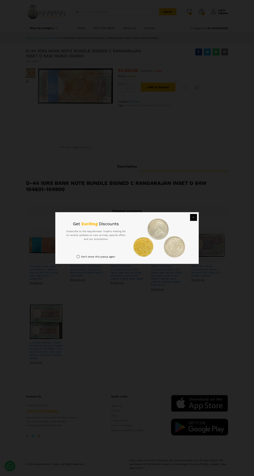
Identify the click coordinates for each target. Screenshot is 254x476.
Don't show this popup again (98, 256)
